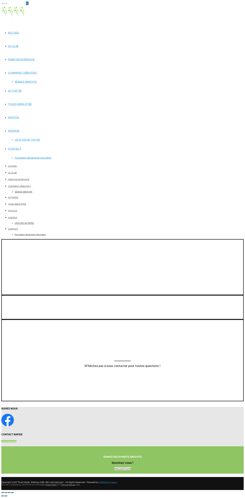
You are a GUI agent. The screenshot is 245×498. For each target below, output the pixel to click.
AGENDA (13, 130)
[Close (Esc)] (2, 492)
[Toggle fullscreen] (9, 492)
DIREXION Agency (108, 482)
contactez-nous (11, 371)
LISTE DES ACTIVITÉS (27, 139)
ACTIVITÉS (15, 90)
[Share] (5, 492)
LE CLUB (13, 46)
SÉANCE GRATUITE (26, 81)
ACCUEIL (13, 32)
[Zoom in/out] (12, 492)
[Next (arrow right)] (5, 495)
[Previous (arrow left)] (2, 495)
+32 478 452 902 (8, 441)
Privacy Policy (51, 485)
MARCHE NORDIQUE (21, 59)
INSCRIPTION (122, 468)
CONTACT (14, 148)
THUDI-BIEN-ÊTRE (20, 104)
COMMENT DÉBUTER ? (22, 72)
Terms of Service (68, 485)
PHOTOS (13, 117)
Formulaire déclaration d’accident (33, 157)
